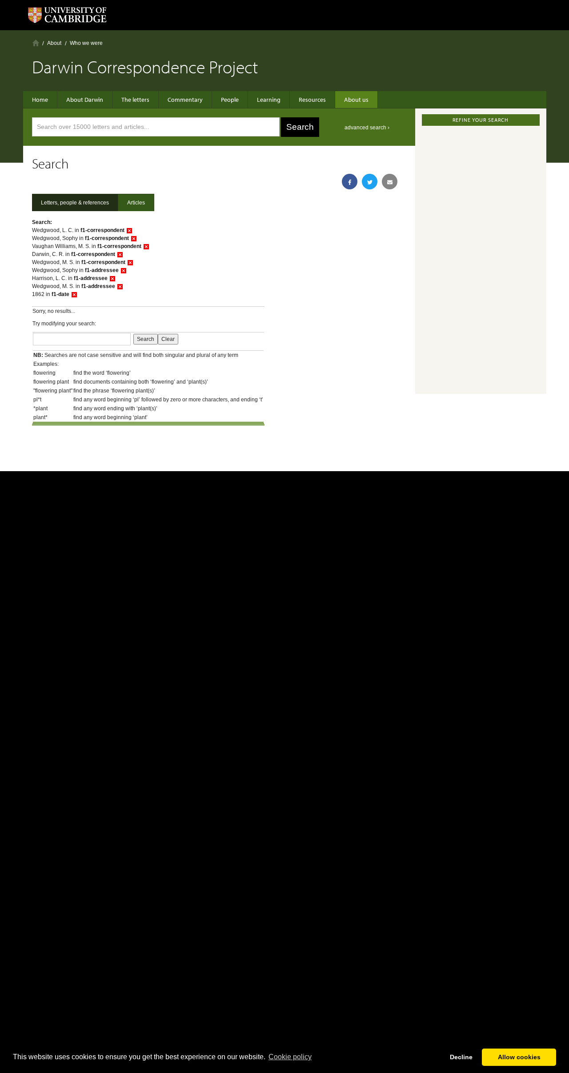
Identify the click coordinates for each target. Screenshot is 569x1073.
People (230, 100)
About (54, 43)
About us (356, 100)
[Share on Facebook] (349, 181)
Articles (136, 203)
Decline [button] (461, 1057)
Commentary (185, 100)
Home (36, 43)
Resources (312, 100)
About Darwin (84, 100)
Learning (268, 100)
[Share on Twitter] (369, 181)
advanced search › (367, 127)
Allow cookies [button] (519, 1057)
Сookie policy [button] (290, 1057)
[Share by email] (389, 181)
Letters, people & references (75, 203)
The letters (135, 100)
